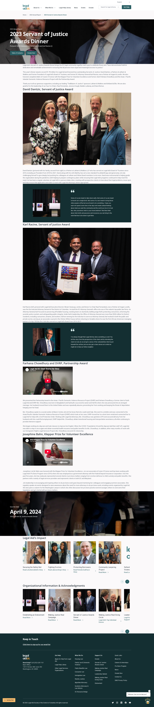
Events (83, 8)
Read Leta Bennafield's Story (33, 570)
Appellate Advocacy (81, 682)
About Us (36, 8)
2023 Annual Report (35, 15)
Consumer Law (79, 672)
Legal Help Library (65, 8)
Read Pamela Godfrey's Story (81, 571)
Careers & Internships (121, 662)
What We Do (49, 8)
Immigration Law (80, 675)
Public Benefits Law (81, 668)
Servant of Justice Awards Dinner (100, 664)
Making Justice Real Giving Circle (101, 679)
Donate (91, 8)
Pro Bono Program (120, 666)
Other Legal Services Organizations (61, 669)
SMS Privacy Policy (121, 680)
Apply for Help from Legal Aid (63, 660)
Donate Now (31, 53)
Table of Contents (17, 53)
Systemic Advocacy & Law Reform (81, 687)
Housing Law (79, 659)
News (76, 8)
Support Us (98, 655)
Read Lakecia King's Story (57, 570)
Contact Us (118, 677)
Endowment (98, 683)
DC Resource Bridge (81, 692)
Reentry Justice (80, 679)
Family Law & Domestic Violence (82, 664)
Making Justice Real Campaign (101, 669)
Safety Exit (10, 700)
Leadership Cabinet (101, 674)
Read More (102, 572)
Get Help (126, 7)
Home (24, 15)
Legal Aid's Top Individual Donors (107, 621)
